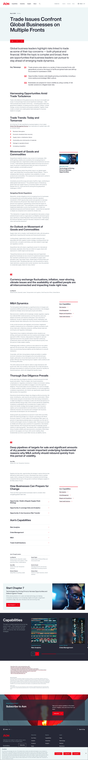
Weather (61, 743)
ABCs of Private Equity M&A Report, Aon (18, 673)
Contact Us (57, 3)
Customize (58, 753)
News (73, 3)
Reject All (67, 753)
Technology (62, 740)
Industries (22, 3)
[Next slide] (37, 654)
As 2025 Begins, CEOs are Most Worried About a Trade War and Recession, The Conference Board (28, 669)
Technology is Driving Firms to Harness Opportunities (66, 170)
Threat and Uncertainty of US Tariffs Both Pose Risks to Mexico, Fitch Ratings (24, 668)
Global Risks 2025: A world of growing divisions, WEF (20, 666)
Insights (29, 3)
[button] (13, 605)
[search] (40, 4)
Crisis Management (66, 647)
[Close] (86, 753)
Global (82, 3)
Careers (63, 3)
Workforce (61, 746)
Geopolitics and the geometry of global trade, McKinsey (21, 667)
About (34, 3)
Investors (69, 3)
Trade (60, 738)
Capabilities (14, 3)
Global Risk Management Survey (19, 126)
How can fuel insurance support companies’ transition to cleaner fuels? (23, 671)
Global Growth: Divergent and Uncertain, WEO (19, 672)
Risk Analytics (36, 647)
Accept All (76, 753)
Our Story (33, 738)
